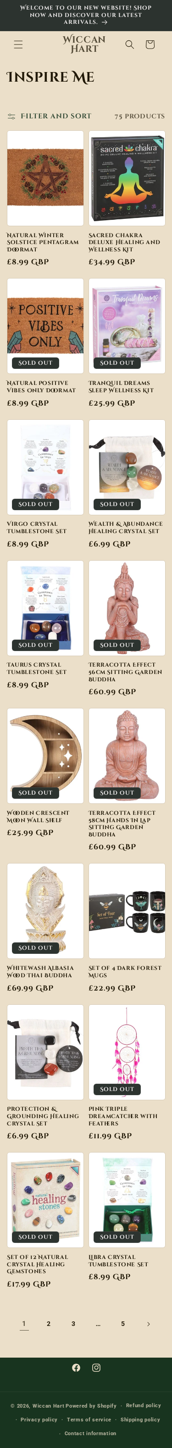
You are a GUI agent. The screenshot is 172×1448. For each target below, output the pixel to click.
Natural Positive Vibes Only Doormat (41, 387)
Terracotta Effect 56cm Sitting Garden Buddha (125, 672)
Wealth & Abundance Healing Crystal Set (126, 528)
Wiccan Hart (49, 1406)
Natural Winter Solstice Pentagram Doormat (43, 242)
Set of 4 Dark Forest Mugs (125, 972)
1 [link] (24, 1324)
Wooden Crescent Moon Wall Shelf (38, 817)
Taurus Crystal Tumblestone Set (37, 669)
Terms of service (89, 1420)
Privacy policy (39, 1420)
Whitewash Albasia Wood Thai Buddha (40, 972)
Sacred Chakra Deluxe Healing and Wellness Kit (125, 242)
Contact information (91, 1434)
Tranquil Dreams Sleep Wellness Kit (121, 387)
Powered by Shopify (91, 1406)
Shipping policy (141, 1420)
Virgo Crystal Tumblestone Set (37, 528)
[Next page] (148, 1324)
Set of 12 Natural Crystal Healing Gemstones (37, 1264)
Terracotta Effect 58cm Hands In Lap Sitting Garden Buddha (122, 824)
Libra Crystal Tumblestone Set (119, 1261)
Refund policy (143, 1406)
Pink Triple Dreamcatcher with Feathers (123, 1116)
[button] (18, 44)
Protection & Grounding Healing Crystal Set (43, 1116)
